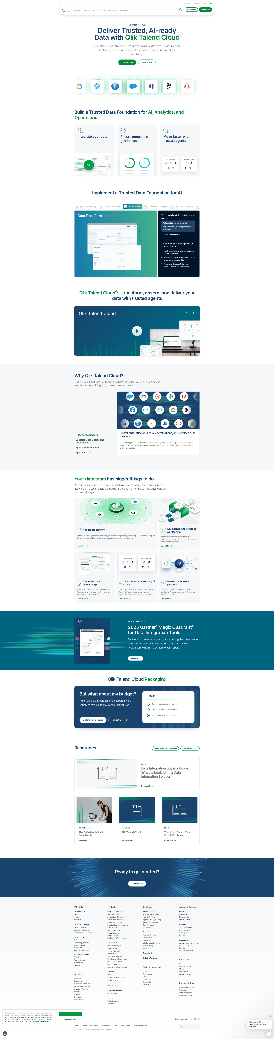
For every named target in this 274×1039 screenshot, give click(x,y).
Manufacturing (148, 946)
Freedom (77, 920)
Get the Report (135, 658)
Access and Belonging (82, 986)
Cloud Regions (112, 980)
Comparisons (183, 972)
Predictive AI (111, 954)
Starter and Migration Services (186, 947)
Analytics (110, 1004)
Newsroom (78, 997)
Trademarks (106, 1025)
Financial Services (149, 935)
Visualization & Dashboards (117, 959)
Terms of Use (125, 1025)
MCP (109, 975)
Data (113, 911)
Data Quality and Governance (117, 925)
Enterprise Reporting (114, 964)
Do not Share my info (140, 1025)
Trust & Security (80, 960)
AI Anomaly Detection (114, 956)
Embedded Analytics (114, 962)
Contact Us (205, 9)
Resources (124, 10)
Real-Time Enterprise (150, 922)
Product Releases (185, 995)
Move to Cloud (112, 985)
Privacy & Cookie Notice (90, 1025)
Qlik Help (146, 985)
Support (187, 3)
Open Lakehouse (113, 930)
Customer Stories (185, 920)
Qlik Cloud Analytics (114, 946)
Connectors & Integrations (116, 977)
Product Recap (112, 993)
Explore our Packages (93, 720)
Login (204, 3)
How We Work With (81, 956)
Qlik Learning (183, 914)
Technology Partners (81, 943)
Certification (147, 974)
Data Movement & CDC (115, 920)
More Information (70, 1019)
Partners (77, 992)
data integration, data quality (135, 442)
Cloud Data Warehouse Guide (165, 748)
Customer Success (110, 10)
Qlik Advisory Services (187, 951)
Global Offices (79, 1000)
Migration (146, 979)
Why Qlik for (80, 911)
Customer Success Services (189, 943)
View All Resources (190, 748)
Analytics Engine (80, 927)
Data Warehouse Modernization (113, 934)
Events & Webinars (185, 966)
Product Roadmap (185, 993)
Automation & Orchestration (117, 967)
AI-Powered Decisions (151, 914)
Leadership (78, 981)
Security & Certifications (115, 983)
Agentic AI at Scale (149, 917)
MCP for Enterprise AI (81, 950)
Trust (76, 914)
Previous (58, 86)
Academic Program (81, 989)
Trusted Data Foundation (83, 933)
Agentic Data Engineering (116, 917)
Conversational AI (113, 951)
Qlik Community (184, 930)
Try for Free (191, 9)
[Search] (180, 9)
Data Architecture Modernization (149, 926)
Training (146, 971)
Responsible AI (79, 963)
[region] (43, 1017)
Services (77, 965)
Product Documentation (187, 987)
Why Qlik (77, 10)
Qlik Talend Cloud (113, 914)
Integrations (183, 990)
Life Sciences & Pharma (151, 943)
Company (196, 3)
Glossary (182, 969)
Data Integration (113, 1001)
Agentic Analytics (113, 948)
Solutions (96, 10)
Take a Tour (147, 62)
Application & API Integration (117, 938)
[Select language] (210, 3)
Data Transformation (114, 922)
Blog (180, 963)
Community (147, 982)
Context (77, 917)
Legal (77, 1025)
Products (87, 10)
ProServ (146, 977)
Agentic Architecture (81, 930)
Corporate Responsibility (83, 984)
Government (147, 938)
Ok (70, 1014)
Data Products (112, 928)
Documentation (184, 917)
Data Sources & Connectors (79, 946)
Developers (183, 933)
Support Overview (185, 927)
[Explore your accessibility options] (5, 1033)
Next (216, 86)
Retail (145, 948)
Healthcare (147, 940)
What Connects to (81, 938)
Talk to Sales (117, 720)
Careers (77, 994)
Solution (150, 958)
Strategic (114, 990)
